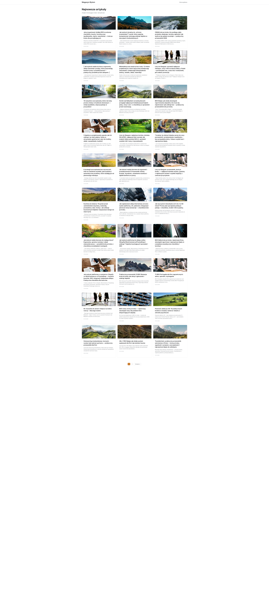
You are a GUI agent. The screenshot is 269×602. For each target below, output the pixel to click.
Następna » (137, 364)
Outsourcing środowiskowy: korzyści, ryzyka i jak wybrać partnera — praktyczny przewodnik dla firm (98, 343)
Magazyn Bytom (88, 2)
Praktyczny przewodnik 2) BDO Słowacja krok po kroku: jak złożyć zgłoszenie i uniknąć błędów (133, 276)
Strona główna (183, 2)
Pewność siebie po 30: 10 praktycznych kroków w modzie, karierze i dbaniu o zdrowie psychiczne (168, 310)
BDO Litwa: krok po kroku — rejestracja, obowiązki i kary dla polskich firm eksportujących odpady (132, 310)
